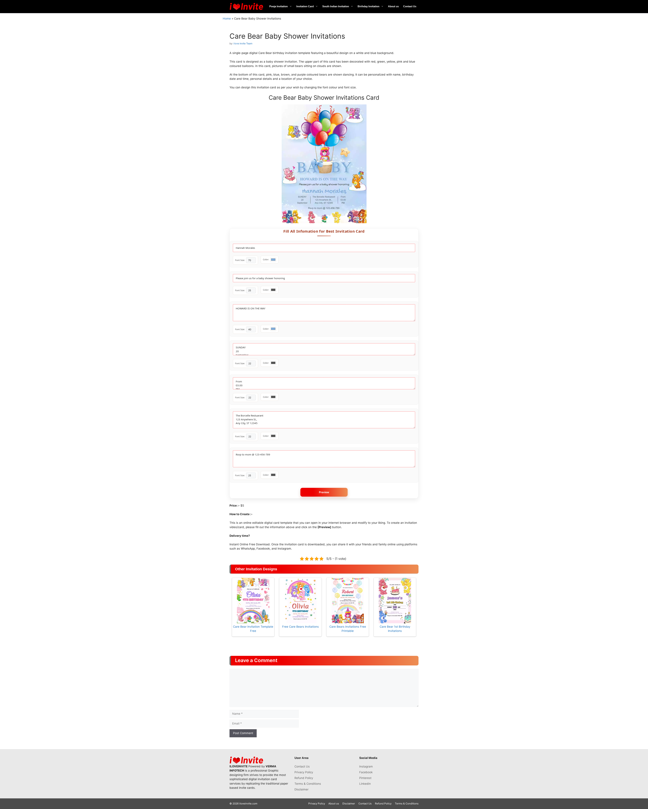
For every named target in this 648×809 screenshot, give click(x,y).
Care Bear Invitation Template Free (253, 629)
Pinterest (365, 778)
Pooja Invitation (278, 6)
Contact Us (409, 6)
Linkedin (365, 783)
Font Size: (240, 260)
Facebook (366, 772)
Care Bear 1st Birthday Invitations (395, 629)
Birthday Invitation (368, 6)
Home (227, 18)
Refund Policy (303, 778)
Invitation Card (305, 6)
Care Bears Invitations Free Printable (347, 629)
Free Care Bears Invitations (300, 626)
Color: (266, 259)
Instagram (366, 766)
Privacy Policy (303, 772)
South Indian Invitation (335, 6)
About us (393, 6)
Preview (324, 492)
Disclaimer (301, 789)
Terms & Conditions (307, 783)
